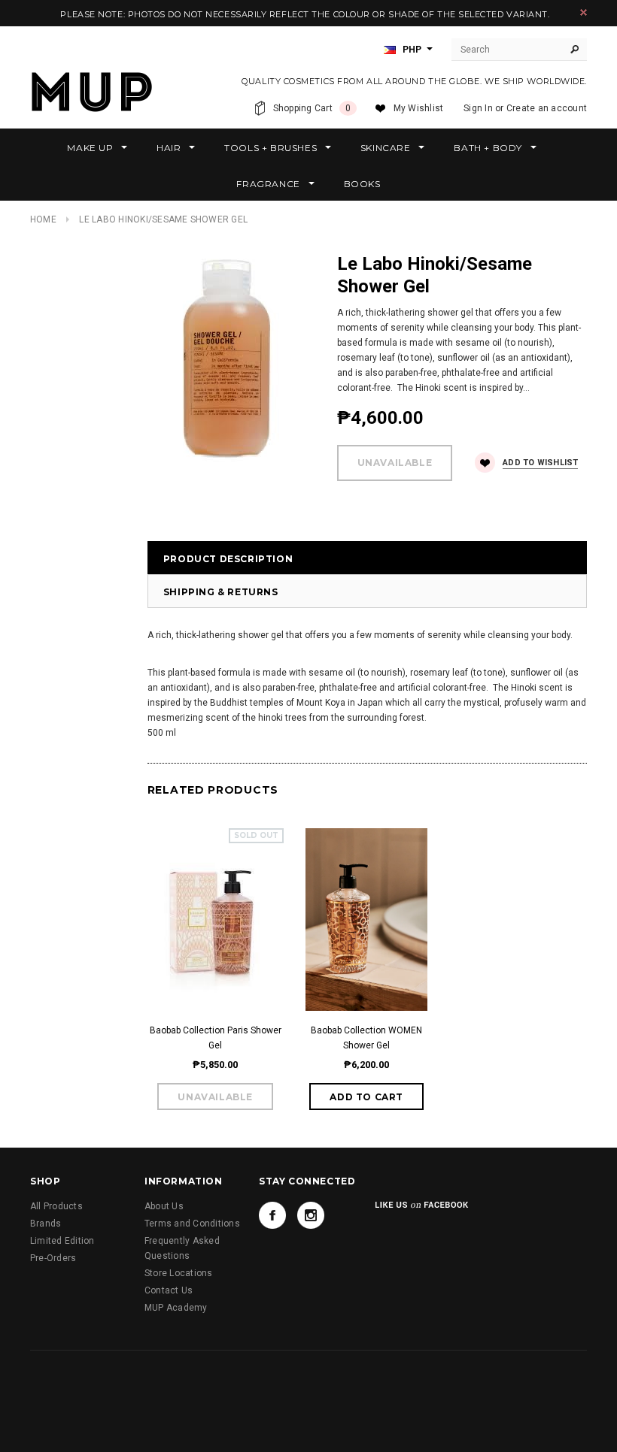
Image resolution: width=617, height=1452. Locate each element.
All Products (56, 1206)
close (583, 12)
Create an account (546, 108)
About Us (164, 1206)
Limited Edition (62, 1241)
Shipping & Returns (220, 591)
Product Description (228, 558)
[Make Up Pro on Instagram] (310, 1215)
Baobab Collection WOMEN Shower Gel (366, 1038)
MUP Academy (176, 1307)
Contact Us (168, 1290)
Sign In (478, 108)
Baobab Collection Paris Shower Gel (215, 1038)
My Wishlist (419, 108)
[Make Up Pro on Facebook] (272, 1215)
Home (43, 219)
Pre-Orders (53, 1258)
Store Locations (178, 1273)
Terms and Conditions (192, 1223)
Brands (45, 1223)
